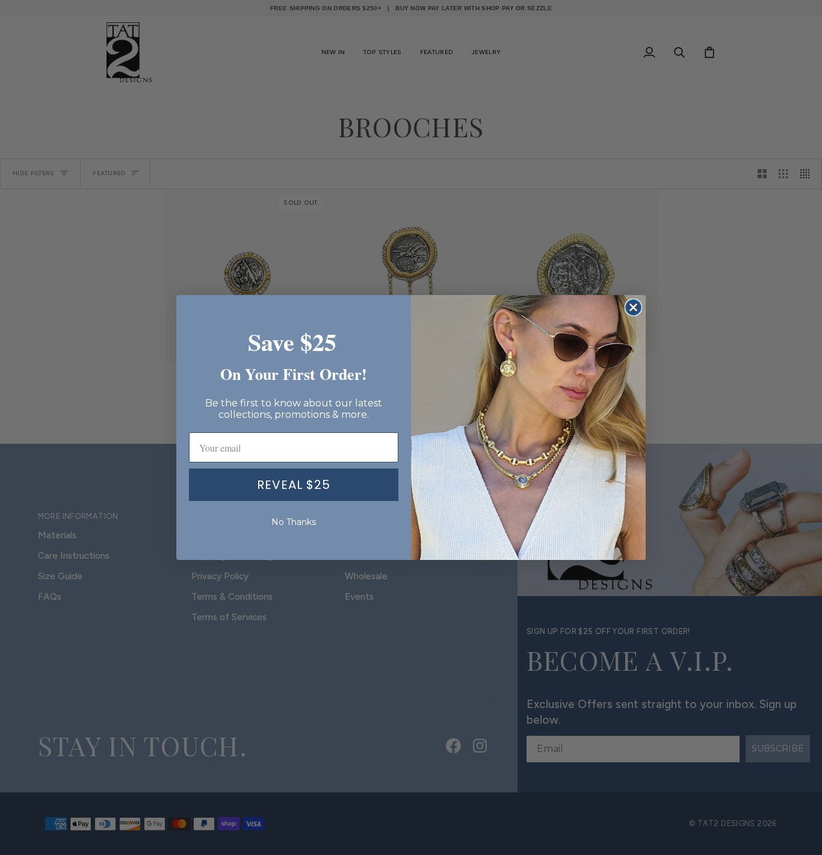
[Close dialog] (633, 307)
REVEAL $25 (293, 484)
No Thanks (293, 522)
